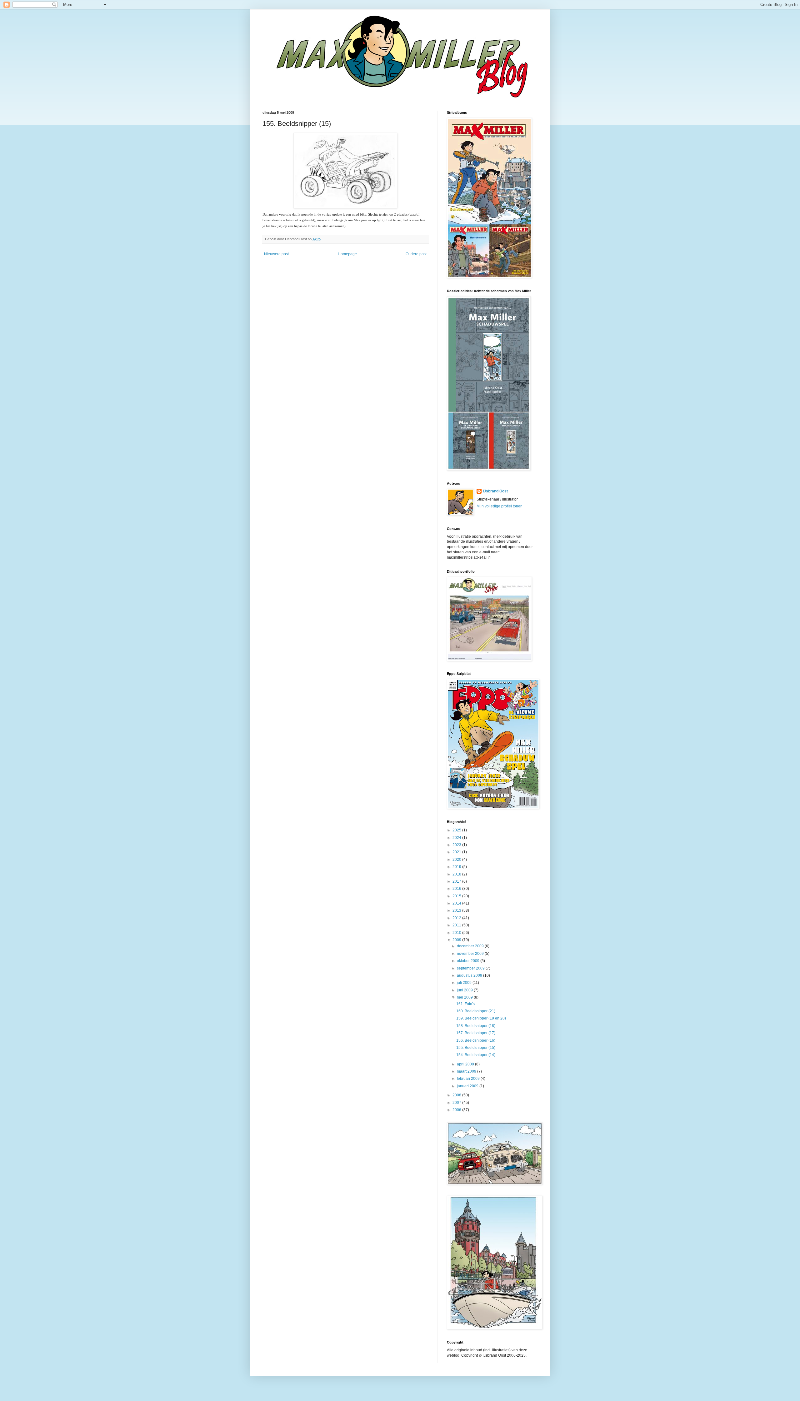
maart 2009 (467, 1071)
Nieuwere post (276, 254)
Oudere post (416, 254)
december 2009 (471, 946)
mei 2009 (465, 997)
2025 (457, 830)
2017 (457, 881)
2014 (457, 903)
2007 (457, 1102)
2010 (457, 932)
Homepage (347, 254)
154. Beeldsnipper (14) (475, 1055)
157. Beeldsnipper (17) (475, 1033)
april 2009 (466, 1064)
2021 (457, 852)
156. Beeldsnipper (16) (475, 1040)
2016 (457, 888)
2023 (457, 845)
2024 (457, 837)
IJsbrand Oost (495, 491)
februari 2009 (469, 1078)
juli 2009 (464, 982)
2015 (457, 896)
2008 (457, 1095)
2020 (457, 859)
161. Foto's (465, 1004)
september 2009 (471, 968)
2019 (457, 867)
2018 (457, 874)
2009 (457, 940)
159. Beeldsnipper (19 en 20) (481, 1018)
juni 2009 (465, 990)
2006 (457, 1110)
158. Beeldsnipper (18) (475, 1026)
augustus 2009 (470, 975)
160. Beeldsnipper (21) (475, 1011)
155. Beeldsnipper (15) (475, 1047)
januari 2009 (468, 1086)
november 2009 (471, 953)
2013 (457, 910)
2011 (457, 925)
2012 (457, 918)
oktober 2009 (468, 961)
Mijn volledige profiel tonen (499, 506)
